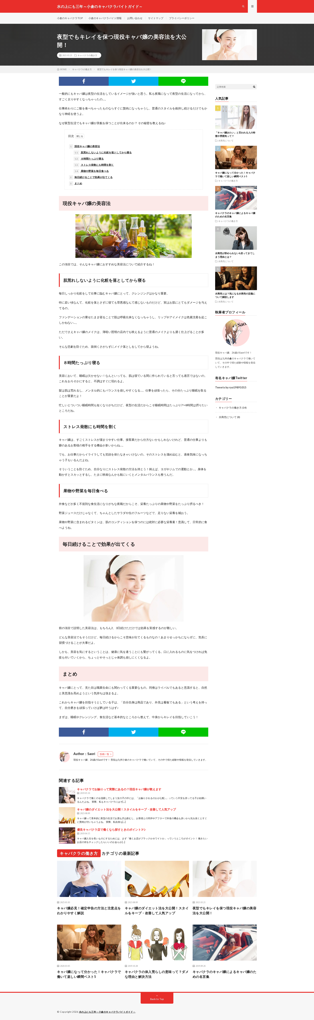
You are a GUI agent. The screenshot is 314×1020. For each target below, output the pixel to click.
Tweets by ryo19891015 (230, 387)
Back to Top (157, 999)
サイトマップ (155, 18)
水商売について (226, 140)
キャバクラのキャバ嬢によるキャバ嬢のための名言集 (225, 974)
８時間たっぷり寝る (89, 158)
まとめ (76, 183)
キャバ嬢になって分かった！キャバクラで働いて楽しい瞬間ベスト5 (89, 974)
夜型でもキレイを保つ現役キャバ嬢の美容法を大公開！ (225, 910)
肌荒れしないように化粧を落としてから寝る (103, 152)
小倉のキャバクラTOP (70, 18)
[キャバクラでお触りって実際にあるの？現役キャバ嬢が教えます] (67, 795)
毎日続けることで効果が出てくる (91, 177)
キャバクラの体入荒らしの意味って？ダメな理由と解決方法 (157, 974)
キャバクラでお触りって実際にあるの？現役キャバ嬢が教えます (119, 789)
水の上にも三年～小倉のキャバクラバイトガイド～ (107, 1011)
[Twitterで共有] (133, 81)
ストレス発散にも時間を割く (94, 164)
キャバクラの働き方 (87, 55)
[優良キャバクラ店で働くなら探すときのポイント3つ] (67, 835)
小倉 (124, 759)
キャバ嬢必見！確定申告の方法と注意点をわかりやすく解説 (89, 910)
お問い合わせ (134, 18)
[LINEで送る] (183, 81)
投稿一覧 (104, 754)
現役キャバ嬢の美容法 (85, 146)
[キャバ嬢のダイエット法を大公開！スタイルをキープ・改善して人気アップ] (67, 815)
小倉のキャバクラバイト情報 (105, 18)
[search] (254, 86)
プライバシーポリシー (181, 18)
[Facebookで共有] (84, 81)
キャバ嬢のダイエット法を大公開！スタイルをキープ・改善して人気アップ (126, 809)
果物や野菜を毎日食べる (92, 170)
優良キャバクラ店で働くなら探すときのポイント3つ (111, 829)
